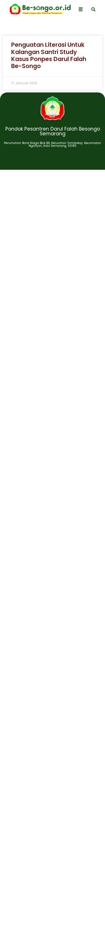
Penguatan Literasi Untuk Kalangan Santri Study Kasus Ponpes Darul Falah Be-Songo (48, 55)
